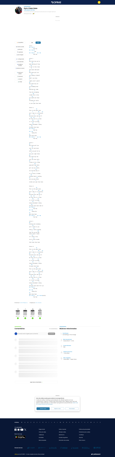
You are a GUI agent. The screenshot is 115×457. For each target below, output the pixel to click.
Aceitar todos (43, 408)
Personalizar (72, 408)
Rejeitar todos (57, 408)
